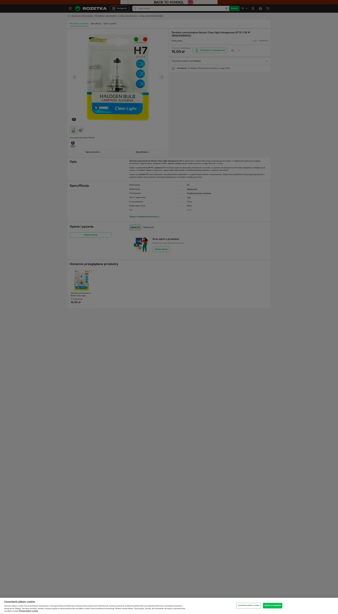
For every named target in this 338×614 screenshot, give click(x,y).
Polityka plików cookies (28, 611)
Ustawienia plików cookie (248, 605)
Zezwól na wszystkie (272, 605)
